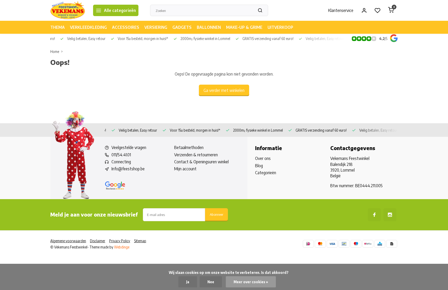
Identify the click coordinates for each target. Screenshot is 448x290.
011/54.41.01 (121, 154)
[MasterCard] (320, 244)
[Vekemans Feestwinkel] (67, 10)
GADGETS (182, 27)
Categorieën (265, 172)
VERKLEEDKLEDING (88, 27)
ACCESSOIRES (125, 27)
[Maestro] (356, 244)
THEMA (57, 27)
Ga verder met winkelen (224, 90)
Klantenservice (340, 10)
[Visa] (332, 244)
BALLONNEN (209, 27)
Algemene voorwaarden (68, 241)
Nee (210, 282)
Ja (187, 282)
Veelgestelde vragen (128, 147)
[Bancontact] (344, 244)
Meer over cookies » (251, 282)
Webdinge (121, 247)
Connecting (121, 161)
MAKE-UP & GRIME (244, 27)
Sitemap (140, 241)
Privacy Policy (119, 241)
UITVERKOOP (280, 27)
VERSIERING (155, 27)
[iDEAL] (308, 244)
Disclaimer (97, 241)
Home (54, 51)
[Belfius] (367, 244)
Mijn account (185, 168)
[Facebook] (374, 214)
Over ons (263, 158)
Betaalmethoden (189, 147)
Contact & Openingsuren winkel (201, 161)
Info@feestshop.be (128, 168)
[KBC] (379, 244)
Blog (259, 165)
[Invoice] (391, 244)
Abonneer (216, 214)
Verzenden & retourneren (196, 154)
